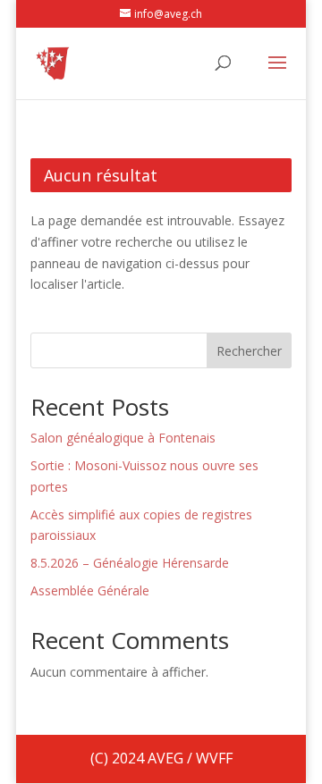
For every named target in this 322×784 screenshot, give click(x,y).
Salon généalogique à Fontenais (123, 437)
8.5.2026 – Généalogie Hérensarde (129, 562)
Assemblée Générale (89, 590)
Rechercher (249, 350)
